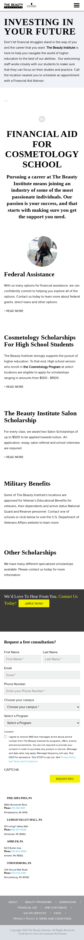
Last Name (50, 652)
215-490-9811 (18, 808)
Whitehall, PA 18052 (15, 834)
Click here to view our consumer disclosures (42, 934)
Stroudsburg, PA (19, 863)
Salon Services (34, 913)
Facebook (10, 617)
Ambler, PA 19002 (13, 855)
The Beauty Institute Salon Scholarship (40, 417)
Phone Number (14, 684)
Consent (8, 731)
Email (8, 668)
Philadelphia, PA (19, 798)
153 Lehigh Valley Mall (16, 826)
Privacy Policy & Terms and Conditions (42, 918)
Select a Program (16, 716)
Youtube (23, 617)
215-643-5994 (19, 851)
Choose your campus (19, 700)
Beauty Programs (38, 902)
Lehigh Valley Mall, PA (24, 819)
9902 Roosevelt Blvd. (16, 804)
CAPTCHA (11, 770)
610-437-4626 (18, 829)
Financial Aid (27, 907)
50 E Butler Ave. (13, 848)
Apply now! (34, 603)
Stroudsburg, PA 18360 (16, 877)
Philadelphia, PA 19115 (16, 812)
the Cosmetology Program (42, 367)
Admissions (67, 902)
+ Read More (13, 311)
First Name (11, 652)
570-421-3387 (18, 873)
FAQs (57, 913)
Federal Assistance (29, 274)
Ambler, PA (15, 841)
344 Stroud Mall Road (16, 869)
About (13, 902)
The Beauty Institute (60, 48)
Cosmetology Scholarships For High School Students (40, 341)
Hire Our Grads (56, 907)
